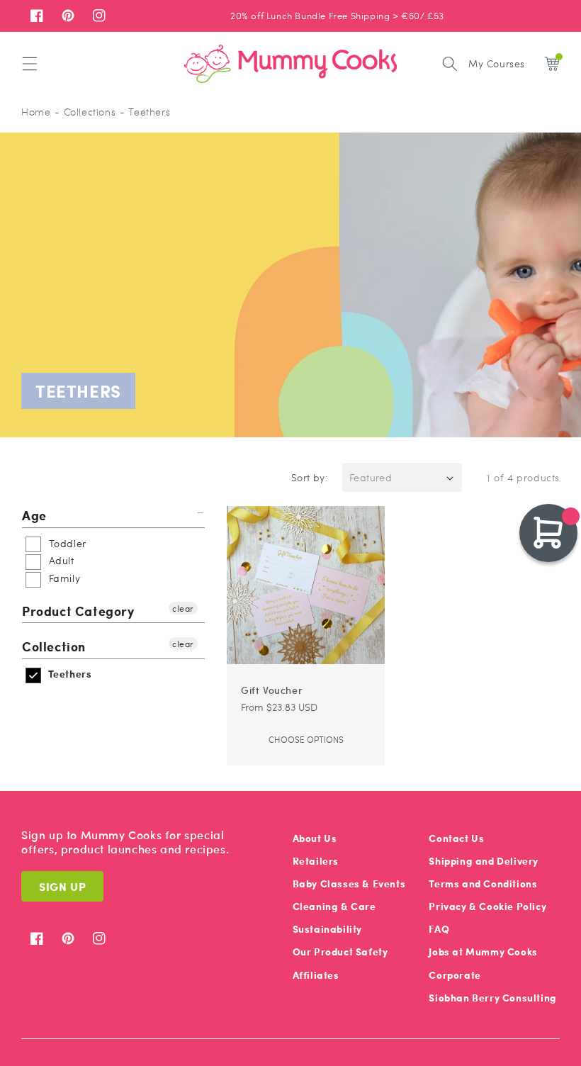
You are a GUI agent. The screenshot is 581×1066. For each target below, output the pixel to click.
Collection (54, 646)
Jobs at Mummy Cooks (483, 951)
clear (183, 608)
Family (62, 578)
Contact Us (456, 838)
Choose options (306, 739)
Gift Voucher (272, 689)
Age (34, 515)
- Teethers (145, 111)
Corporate (454, 974)
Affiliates (316, 974)
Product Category (78, 610)
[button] (29, 63)
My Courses (496, 63)
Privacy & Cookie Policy (487, 906)
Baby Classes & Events (349, 883)
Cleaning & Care (334, 906)
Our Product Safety (340, 951)
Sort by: (309, 477)
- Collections (85, 111)
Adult (59, 560)
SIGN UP (62, 886)
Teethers (68, 673)
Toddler (65, 543)
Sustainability (327, 928)
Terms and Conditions (483, 883)
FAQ (439, 928)
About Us (315, 838)
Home (35, 111)
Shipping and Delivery (483, 860)
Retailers (316, 860)
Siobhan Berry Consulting (492, 997)
